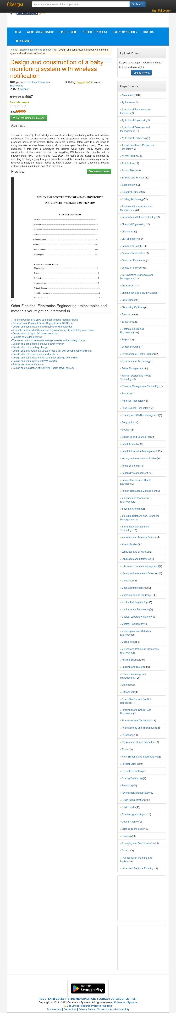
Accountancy (128, 95)
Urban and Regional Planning (137, 868)
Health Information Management (139, 451)
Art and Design (130, 170)
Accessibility (121, 1009)
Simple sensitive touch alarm (28, 364)
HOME (42, 998)
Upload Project (142, 72)
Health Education (131, 444)
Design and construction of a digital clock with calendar (42, 326)
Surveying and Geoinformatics (138, 843)
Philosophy (127, 735)
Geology (126, 429)
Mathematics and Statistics (136, 595)
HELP (134, 998)
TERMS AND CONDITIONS (81, 998)
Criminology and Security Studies (139, 292)
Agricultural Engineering (134, 120)
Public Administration (133, 800)
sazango (24, 89)
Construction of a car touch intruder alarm (35, 354)
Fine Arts (126, 393)
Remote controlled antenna (27, 337)
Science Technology (132, 828)
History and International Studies (139, 458)
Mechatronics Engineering (136, 609)
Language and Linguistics (135, 551)
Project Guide (68, 32)
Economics (127, 314)
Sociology (127, 836)
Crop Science (129, 300)
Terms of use (104, 1009)
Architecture (128, 163)
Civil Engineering (131, 238)
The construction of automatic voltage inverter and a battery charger (49, 340)
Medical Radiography (133, 623)
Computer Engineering (134, 260)
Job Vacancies (23, 41)
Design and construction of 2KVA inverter (35, 361)
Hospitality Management (135, 473)
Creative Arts (129, 285)
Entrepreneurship (131, 346)
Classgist (15, 4)
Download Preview (100, 171)
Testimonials (54, 1009)
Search (139, 4)
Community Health (132, 246)
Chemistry (127, 231)
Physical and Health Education (138, 742)
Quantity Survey (130, 821)
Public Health (129, 807)
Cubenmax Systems (125, 1002)
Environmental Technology (136, 361)
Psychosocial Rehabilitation (136, 792)
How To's (148, 32)
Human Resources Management (139, 490)
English (125, 339)
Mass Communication (133, 587)
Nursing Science (130, 659)
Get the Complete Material (30, 117)
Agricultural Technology (134, 138)
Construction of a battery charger (30, 347)
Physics (126, 749)
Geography (128, 422)
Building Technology (132, 199)
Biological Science (131, 192)
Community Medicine (133, 253)
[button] (161, 10)
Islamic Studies (130, 544)
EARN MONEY (56, 998)
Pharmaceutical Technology (137, 720)
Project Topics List (94, 32)
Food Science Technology (136, 408)
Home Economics (131, 465)
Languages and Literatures (136, 558)
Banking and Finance (133, 177)
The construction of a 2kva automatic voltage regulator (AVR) (45, 319)
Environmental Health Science (138, 354)
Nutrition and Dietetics (133, 666)
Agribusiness (128, 102)
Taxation (126, 850)
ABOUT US (122, 998)
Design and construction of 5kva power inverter (38, 343)
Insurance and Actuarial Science (139, 537)
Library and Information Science (139, 573)
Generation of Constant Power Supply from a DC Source (43, 323)
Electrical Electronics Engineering (38, 49)
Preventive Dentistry (132, 771)
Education (127, 321)
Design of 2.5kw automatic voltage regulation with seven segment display (52, 350)
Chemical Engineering (133, 224)
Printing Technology (132, 778)
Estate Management (133, 368)
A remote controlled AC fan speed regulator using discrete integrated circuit (53, 330)
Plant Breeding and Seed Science (140, 756)
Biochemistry (128, 184)
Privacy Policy (87, 1009)
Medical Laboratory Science (137, 616)
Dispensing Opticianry (133, 307)
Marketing (127, 580)
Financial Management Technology (141, 386)
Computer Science (132, 267)
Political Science (130, 763)
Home (18, 32)
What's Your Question (40, 32)
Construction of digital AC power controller (35, 333)
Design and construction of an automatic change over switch (45, 357)
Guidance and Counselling (136, 436)
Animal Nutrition (130, 155)
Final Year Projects (125, 32)
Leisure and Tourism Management (140, 566)
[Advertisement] (112, 18)
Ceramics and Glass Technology (139, 217)
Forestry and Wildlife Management (140, 415)
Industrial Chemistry (132, 508)
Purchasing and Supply (134, 814)
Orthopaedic (128, 692)
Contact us (70, 1009)
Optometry (127, 684)
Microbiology (128, 641)
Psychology (128, 785)
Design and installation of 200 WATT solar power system (43, 367)
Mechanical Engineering (135, 602)
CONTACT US (106, 998)
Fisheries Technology (133, 400)
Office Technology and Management (133, 675)
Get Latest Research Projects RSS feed (89, 1005)
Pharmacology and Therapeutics (139, 727)
